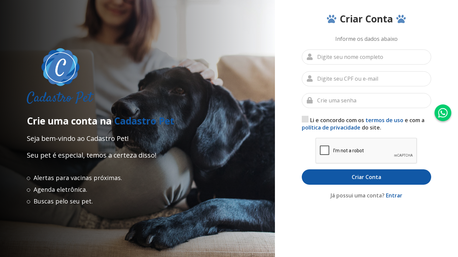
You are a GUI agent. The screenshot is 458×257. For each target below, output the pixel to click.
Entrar (394, 195)
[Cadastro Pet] (60, 76)
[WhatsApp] (443, 112)
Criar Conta (366, 177)
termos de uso (384, 120)
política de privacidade (331, 127)
